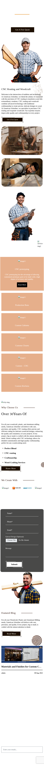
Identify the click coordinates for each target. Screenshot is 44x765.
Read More (22, 285)
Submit (14, 564)
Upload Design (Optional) (14, 537)
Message (8, 548)
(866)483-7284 (23, 725)
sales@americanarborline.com (23, 728)
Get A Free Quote (22, 30)
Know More (11, 468)
